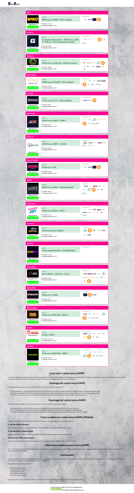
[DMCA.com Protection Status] (56, 490)
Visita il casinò (33, 27)
